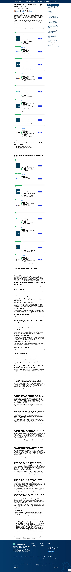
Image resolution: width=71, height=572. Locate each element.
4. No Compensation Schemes (53, 21)
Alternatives (42, 547)
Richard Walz (31, 11)
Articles (38, 1)
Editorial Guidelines (35, 548)
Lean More (40, 233)
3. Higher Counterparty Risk (52, 20)
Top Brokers (42, 545)
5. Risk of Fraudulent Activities (53, 22)
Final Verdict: (49, 45)
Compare (34, 1)
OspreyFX (23, 33)
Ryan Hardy (23, 11)
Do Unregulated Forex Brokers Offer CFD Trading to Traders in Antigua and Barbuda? (53, 26)
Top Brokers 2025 (52, 1)
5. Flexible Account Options (52, 16)
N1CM (22, 100)
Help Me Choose (46, 1)
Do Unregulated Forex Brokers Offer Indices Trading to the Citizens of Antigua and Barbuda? (52, 31)
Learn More (40, 38)
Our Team (33, 547)
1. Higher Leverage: (51, 12)
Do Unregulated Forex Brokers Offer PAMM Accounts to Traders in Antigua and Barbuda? (53, 40)
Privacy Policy (56, 567)
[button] (58, 1)
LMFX (22, 59)
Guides (27, 1)
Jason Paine (17, 11)
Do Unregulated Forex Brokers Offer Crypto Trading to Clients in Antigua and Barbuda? (53, 29)
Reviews (30, 1)
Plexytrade (23, 47)
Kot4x (22, 73)
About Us (33, 545)
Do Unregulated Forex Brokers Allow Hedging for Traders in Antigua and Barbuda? (52, 36)
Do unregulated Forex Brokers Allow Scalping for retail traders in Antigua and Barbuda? (53, 34)
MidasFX (22, 115)
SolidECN (23, 86)
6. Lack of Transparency (52, 23)
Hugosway (23, 128)
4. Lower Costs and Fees (52, 15)
